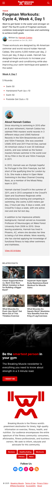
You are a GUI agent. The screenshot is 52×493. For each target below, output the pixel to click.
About (39, 486)
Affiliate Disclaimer (17, 486)
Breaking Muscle (17, 483)
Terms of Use (30, 483)
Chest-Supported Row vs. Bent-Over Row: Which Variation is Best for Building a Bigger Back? (13, 285)
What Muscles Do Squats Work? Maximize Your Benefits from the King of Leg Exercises (38, 312)
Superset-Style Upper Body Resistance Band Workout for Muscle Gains (37, 284)
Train (5, 11)
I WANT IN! (10, 379)
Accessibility (31, 486)
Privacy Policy (42, 483)
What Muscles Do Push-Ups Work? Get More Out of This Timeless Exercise (12, 312)
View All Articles (13, 250)
